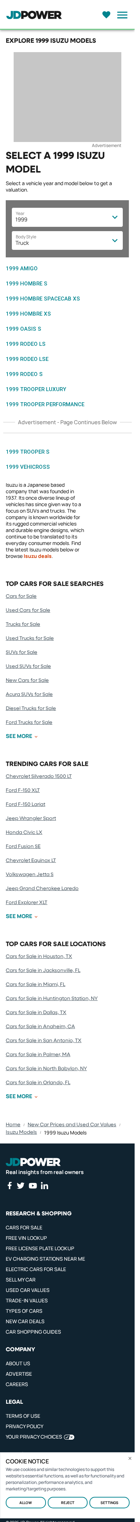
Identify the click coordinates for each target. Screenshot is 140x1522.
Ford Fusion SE (23, 846)
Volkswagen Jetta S (29, 874)
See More (19, 736)
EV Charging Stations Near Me (45, 1258)
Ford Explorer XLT (26, 902)
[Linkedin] (44, 1185)
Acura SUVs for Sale (29, 694)
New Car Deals (25, 1321)
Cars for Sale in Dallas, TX (36, 1012)
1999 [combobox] (21, 219)
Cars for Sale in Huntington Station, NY (52, 998)
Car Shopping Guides (33, 1331)
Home (13, 1124)
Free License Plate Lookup (40, 1248)
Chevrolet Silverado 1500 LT (39, 776)
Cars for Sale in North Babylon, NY (46, 1068)
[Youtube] (32, 1185)
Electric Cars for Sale (36, 1269)
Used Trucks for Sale (30, 638)
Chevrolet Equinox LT (31, 860)
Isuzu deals (38, 556)
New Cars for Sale (27, 680)
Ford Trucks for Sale (29, 722)
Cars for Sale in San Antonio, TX (43, 1040)
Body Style (26, 237)
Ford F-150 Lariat (25, 804)
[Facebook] (9, 1185)
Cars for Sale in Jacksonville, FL (43, 970)
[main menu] (120, 15)
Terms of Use (23, 1415)
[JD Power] (33, 1162)
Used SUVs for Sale (28, 666)
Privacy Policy (24, 1426)
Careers (17, 1384)
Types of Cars (24, 1310)
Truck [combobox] (22, 243)
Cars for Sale (21, 596)
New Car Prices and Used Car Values (72, 1124)
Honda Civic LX (24, 832)
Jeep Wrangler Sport (31, 818)
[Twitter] (20, 1185)
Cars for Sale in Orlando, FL (38, 1082)
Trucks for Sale (23, 624)
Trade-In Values (27, 1300)
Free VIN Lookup (26, 1237)
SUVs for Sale (21, 652)
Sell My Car (21, 1279)
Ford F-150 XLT (23, 790)
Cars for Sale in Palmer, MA (38, 1054)
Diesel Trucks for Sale (31, 708)
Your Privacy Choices (34, 1436)
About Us (18, 1363)
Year (20, 213)
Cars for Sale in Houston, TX (39, 956)
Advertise (19, 1373)
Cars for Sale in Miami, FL (35, 984)
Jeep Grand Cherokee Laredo (42, 888)
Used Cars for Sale (28, 610)
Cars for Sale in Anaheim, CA (40, 1026)
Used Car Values (28, 1290)
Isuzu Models (21, 1132)
